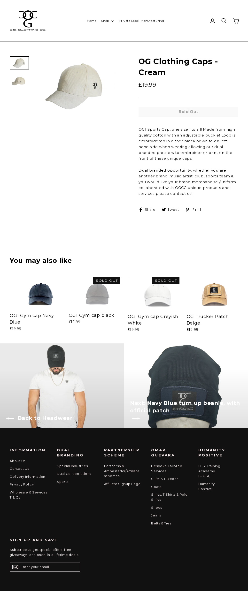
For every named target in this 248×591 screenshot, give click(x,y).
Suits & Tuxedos (164, 479)
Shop (105, 21)
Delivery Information (27, 476)
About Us (17, 461)
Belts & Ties (161, 523)
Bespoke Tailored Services (166, 468)
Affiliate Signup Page (122, 484)
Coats (156, 487)
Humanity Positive (206, 486)
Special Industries (72, 466)
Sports (63, 482)
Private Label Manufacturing (141, 21)
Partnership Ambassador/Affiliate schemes (122, 471)
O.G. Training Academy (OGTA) (209, 471)
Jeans (156, 515)
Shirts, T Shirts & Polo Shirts (169, 496)
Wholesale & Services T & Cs (28, 494)
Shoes (156, 507)
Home (91, 21)
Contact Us (19, 468)
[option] (77, 85)
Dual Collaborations (74, 474)
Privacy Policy (22, 484)
